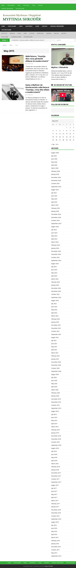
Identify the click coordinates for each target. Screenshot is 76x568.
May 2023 (54, 273)
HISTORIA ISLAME (20, 8)
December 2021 (56, 325)
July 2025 (54, 193)
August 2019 (55, 411)
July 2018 (54, 451)
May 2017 (54, 494)
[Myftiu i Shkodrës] (62, 64)
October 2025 (55, 183)
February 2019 (55, 430)
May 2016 (54, 531)
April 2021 (54, 350)
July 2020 (54, 377)
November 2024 (56, 217)
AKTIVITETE (4, 33)
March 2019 (54, 427)
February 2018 (55, 467)
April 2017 (54, 497)
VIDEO (18, 5)
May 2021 (54, 347)
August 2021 (55, 337)
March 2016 (54, 537)
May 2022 (54, 310)
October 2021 (55, 331)
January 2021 (55, 359)
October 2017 (55, 479)
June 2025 (54, 196)
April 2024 (54, 239)
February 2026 (55, 171)
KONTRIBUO (26, 5)
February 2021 (55, 356)
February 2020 (55, 393)
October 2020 (55, 368)
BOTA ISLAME (4, 37)
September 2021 (56, 334)
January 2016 (55, 543)
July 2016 (54, 525)
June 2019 (54, 417)
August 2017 (55, 485)
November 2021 (56, 328)
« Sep (52, 144)
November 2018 (56, 439)
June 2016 (54, 528)
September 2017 (56, 482)
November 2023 (56, 254)
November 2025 (56, 180)
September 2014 (56, 556)
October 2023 (55, 257)
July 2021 (54, 340)
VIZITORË (31, 33)
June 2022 (54, 307)
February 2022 (55, 319)
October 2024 (55, 220)
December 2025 (56, 177)
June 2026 (54, 159)
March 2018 (54, 463)
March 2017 (54, 500)
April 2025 (54, 202)
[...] (64, 79)
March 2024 (54, 242)
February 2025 (55, 208)
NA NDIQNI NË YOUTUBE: (63, 85)
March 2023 (54, 279)
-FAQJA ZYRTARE (48, 566)
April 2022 (54, 313)
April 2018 (54, 460)
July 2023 (54, 267)
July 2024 (54, 230)
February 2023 (55, 282)
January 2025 (55, 211)
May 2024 (54, 236)
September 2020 (56, 371)
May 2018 (54, 457)
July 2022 (54, 303)
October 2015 (55, 550)
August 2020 (55, 374)
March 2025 (54, 205)
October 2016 (55, 516)
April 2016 (54, 534)
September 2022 (56, 297)
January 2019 (55, 433)
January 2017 (55, 507)
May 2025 (54, 199)
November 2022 (56, 291)
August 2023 (55, 263)
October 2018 (55, 442)
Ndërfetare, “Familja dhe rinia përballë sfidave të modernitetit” (37, 58)
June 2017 (54, 491)
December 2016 (56, 510)
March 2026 (54, 168)
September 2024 (56, 223)
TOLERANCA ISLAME (16, 37)
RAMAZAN (48, 33)
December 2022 (56, 288)
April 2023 (54, 276)
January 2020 (55, 396)
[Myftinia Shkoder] (38, 17)
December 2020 (56, 362)
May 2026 (54, 162)
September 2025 (56, 186)
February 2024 (55, 245)
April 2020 (54, 387)
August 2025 (55, 190)
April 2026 (54, 165)
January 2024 (55, 248)
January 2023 (55, 285)
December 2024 (56, 214)
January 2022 (55, 322)
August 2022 (55, 300)
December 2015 (56, 547)
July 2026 (54, 156)
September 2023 (56, 260)
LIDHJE (33, 5)
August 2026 (55, 153)
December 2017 (56, 473)
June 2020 (54, 380)
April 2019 (54, 423)
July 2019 (54, 414)
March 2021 (54, 353)
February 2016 (55, 540)
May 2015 (54, 553)
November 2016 (56, 513)
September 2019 (56, 408)
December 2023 (56, 251)
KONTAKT (40, 5)
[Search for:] (65, 40)
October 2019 (55, 405)
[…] (40, 79)
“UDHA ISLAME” (11, 5)
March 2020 (54, 390)
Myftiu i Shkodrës (59, 67)
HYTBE (19, 33)
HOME (2, 5)
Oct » (57, 144)
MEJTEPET (63, 33)
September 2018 (56, 445)
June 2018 (54, 454)
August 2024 (55, 226)
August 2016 (55, 522)
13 (60, 134)
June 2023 (54, 270)
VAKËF (25, 33)
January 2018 (55, 470)
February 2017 (55, 503)
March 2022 (54, 316)
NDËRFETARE (40, 33)
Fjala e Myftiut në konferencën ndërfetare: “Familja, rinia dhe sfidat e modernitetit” (37, 88)
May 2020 (54, 383)
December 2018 (56, 436)
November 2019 (56, 402)
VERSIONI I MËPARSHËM (7, 8)
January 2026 (55, 174)
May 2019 (54, 420)
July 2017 (54, 488)
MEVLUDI (56, 33)
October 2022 (55, 294)
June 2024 (54, 233)
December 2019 (56, 399)
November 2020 (56, 365)
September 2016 (56, 519)
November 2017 (56, 476)
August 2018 (55, 448)
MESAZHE (12, 33)
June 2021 (54, 343)
